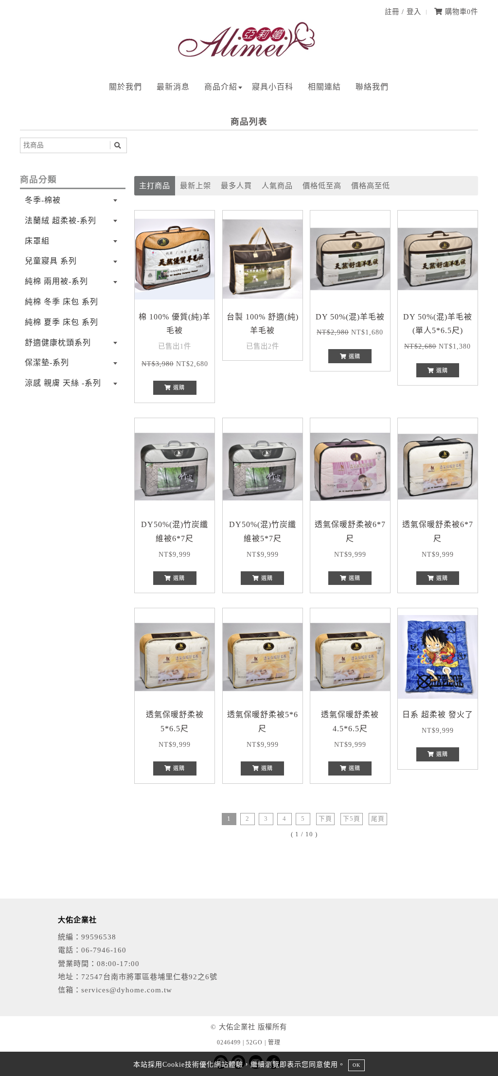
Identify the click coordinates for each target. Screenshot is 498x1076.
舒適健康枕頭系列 (58, 342)
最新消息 (173, 87)
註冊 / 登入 (403, 12)
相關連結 (324, 87)
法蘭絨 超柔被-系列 (60, 220)
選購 (178, 387)
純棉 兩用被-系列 (56, 281)
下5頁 (351, 818)
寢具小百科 (272, 87)
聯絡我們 (372, 87)
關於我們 (125, 87)
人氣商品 (277, 185)
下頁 (325, 818)
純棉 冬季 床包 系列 (61, 302)
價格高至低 (370, 185)
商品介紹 (220, 87)
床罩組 (37, 241)
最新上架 (195, 185)
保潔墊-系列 (47, 362)
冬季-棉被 (43, 200)
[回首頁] (249, 58)
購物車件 (460, 12)
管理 (274, 1042)
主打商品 (154, 185)
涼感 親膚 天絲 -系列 (63, 383)
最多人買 (236, 185)
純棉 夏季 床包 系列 (61, 322)
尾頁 (378, 818)
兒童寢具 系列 (51, 261)
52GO (254, 1042)
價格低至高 (321, 185)
